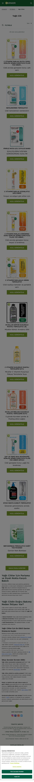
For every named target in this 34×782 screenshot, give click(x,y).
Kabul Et (17, 776)
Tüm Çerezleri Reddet (17, 771)
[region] (17, 763)
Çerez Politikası (14, 763)
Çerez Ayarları (17, 766)
